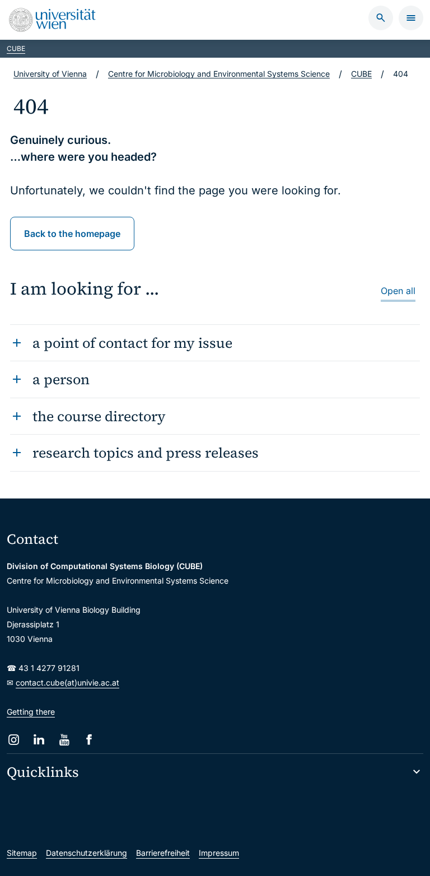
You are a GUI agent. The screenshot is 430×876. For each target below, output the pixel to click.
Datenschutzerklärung (86, 853)
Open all (398, 290)
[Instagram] (13, 739)
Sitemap (22, 853)
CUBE (16, 48)
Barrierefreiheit (163, 853)
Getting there (31, 711)
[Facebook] (89, 739)
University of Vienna (50, 73)
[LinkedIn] (38, 739)
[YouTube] (64, 739)
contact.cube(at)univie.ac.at (67, 682)
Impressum (219, 853)
